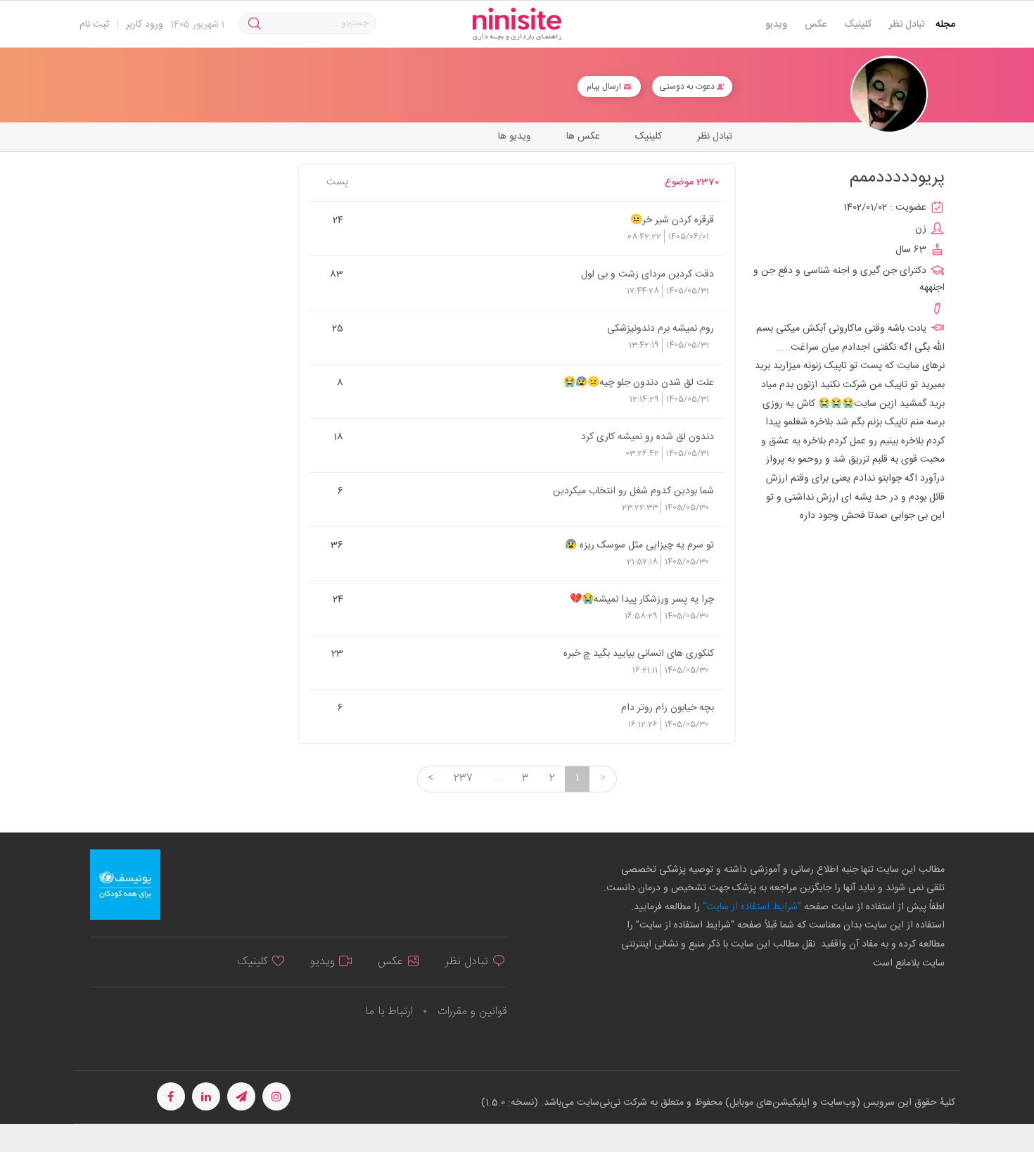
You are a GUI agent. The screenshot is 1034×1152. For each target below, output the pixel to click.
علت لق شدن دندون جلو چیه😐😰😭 (638, 382)
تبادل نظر (907, 24)
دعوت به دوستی (688, 87)
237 (463, 778)
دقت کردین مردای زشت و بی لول (647, 273)
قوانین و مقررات (472, 1011)
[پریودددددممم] (889, 94)
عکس (815, 24)
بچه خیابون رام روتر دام (667, 707)
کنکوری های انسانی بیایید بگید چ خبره (638, 653)
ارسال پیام (605, 87)
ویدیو (776, 24)
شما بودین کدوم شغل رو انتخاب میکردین (633, 490)
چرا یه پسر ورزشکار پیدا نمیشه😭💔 (642, 599)
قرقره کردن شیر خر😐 (672, 219)
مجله (945, 24)
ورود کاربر (144, 24)
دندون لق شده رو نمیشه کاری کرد (647, 436)
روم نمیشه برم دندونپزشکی (660, 328)
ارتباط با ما (389, 1011)
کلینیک (858, 24)
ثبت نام (94, 24)
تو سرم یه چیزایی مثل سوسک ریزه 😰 (639, 544)
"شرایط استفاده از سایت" (750, 907)
